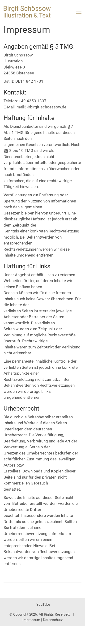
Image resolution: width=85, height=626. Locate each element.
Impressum (31, 620)
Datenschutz (53, 620)
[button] (78, 12)
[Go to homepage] (27, 12)
